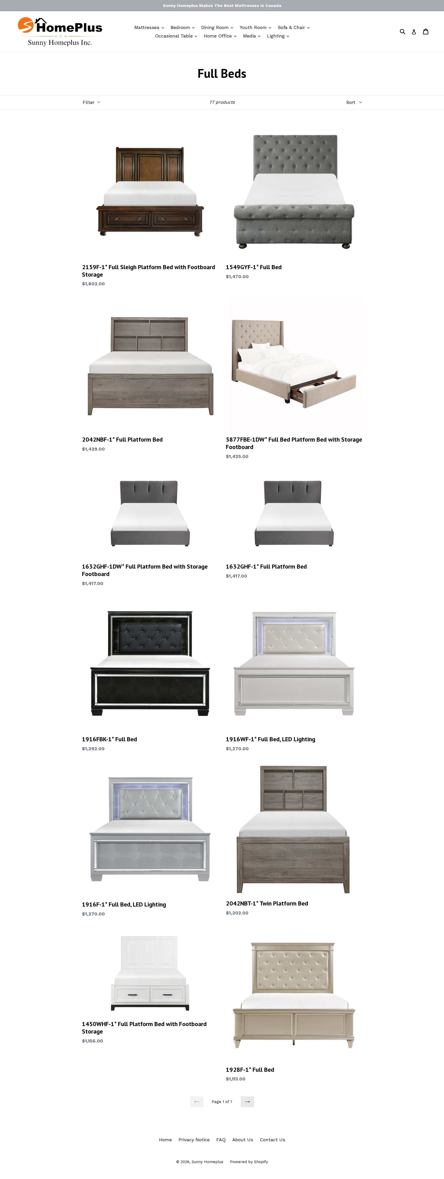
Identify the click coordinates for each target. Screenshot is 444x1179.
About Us (242, 1139)
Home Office (218, 35)
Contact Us (272, 1139)
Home (165, 1139)
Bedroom (181, 27)
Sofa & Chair (292, 27)
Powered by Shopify (249, 1161)
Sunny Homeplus (207, 1161)
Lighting (276, 35)
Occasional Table (174, 35)
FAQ (221, 1139)
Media (250, 35)
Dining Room (215, 27)
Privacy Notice (194, 1139)
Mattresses (147, 27)
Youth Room (254, 27)
